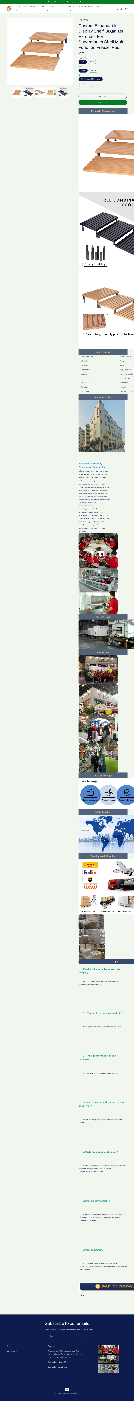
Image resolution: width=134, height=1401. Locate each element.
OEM (82, 62)
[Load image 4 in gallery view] (51, 92)
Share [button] (83, 1295)
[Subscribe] (84, 1336)
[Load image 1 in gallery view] (17, 92)
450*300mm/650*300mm (90, 79)
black (83, 70)
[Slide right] (70, 92)
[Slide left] (9, 92)
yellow (93, 70)
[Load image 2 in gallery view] (28, 92)
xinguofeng (63, 1393)
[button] (116, 8)
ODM (92, 62)
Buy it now (102, 102)
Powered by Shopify (72, 1393)
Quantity (82, 84)
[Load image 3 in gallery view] (40, 92)
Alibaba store (12, 1351)
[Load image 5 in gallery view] (63, 92)
